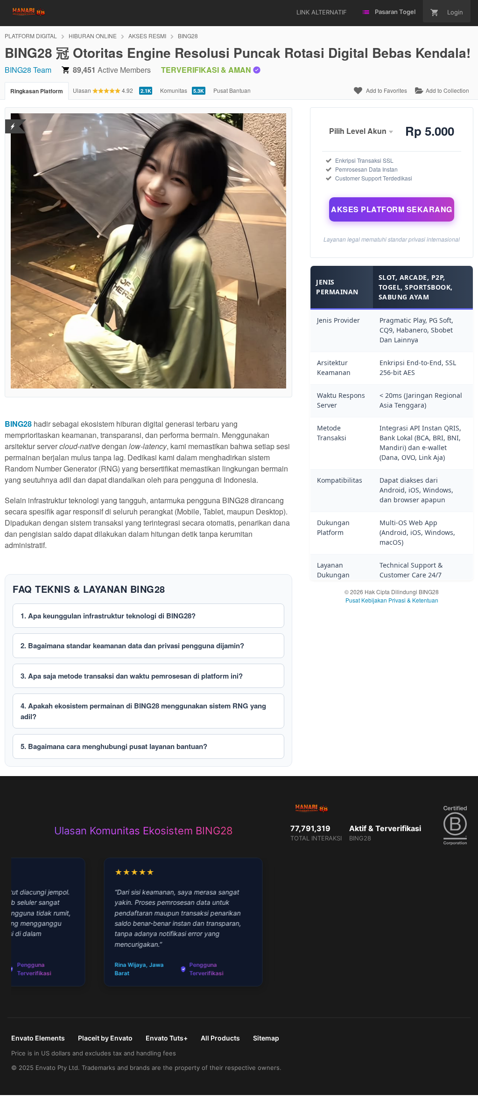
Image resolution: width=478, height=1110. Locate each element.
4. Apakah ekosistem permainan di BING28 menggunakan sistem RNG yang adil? (143, 711)
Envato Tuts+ (167, 1038)
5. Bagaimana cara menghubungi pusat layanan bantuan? (114, 746)
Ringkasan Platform (36, 91)
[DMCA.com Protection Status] (12, 120)
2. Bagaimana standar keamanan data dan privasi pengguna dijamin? (132, 645)
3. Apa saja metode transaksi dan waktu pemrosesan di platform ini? (132, 676)
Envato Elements (38, 1038)
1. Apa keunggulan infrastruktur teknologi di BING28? (108, 615)
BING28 (188, 36)
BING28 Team (28, 69)
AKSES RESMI (147, 36)
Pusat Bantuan (232, 90)
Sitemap (266, 1038)
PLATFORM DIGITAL (31, 36)
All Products (220, 1038)
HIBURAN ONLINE (93, 36)
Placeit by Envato (105, 1038)
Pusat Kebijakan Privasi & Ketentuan (391, 600)
